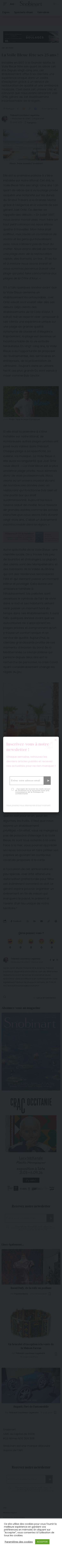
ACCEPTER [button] (42, 1541)
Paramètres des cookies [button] (19, 1541)
